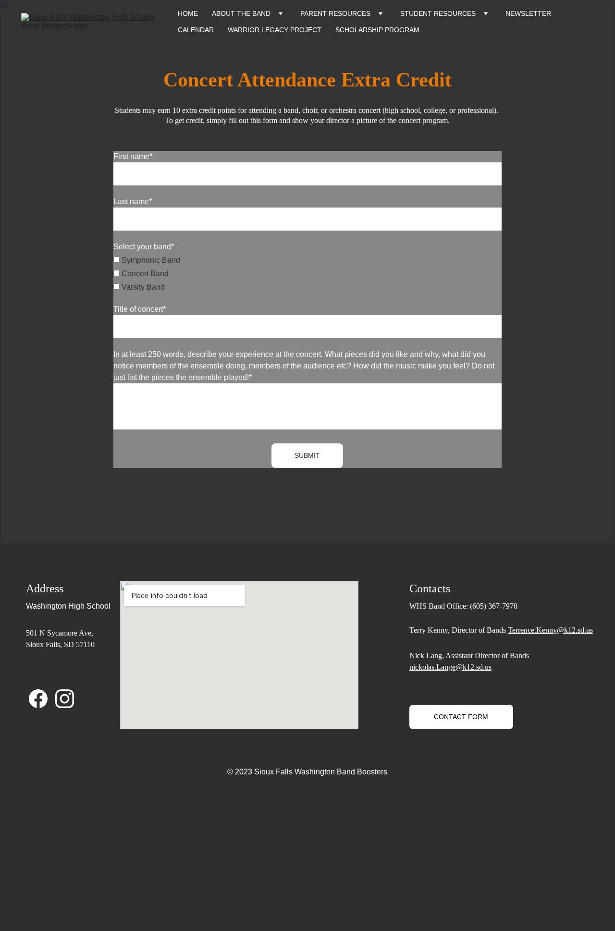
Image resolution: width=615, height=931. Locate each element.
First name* (132, 156)
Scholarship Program (377, 30)
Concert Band (144, 274)
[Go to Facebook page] (38, 698)
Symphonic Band (150, 260)
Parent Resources (335, 13)
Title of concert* (139, 309)
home (188, 13)
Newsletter (528, 13)
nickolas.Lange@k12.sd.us (450, 667)
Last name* (132, 201)
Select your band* (143, 247)
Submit (307, 455)
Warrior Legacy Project (274, 30)
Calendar (196, 30)
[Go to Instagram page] (64, 698)
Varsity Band (142, 287)
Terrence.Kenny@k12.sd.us (550, 630)
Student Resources (438, 13)
